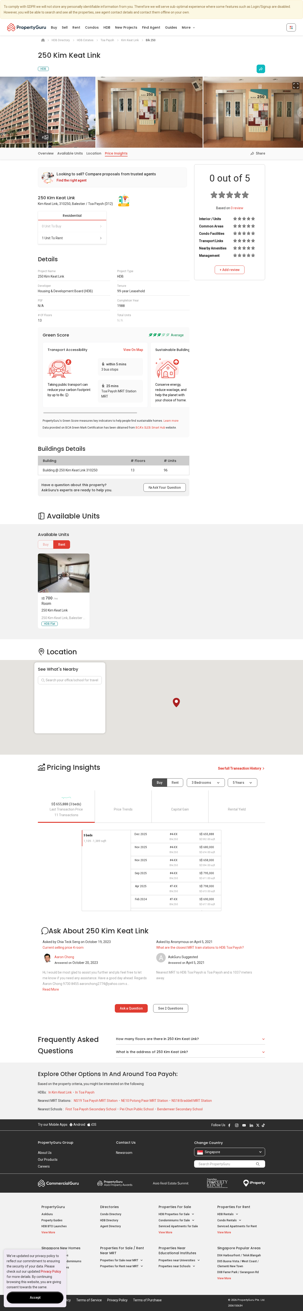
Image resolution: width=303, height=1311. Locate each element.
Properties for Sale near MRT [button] (119, 1260)
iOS (93, 1124)
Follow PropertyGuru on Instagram (237, 1125)
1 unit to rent (52, 238)
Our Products (48, 1159)
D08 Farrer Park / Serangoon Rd (238, 1272)
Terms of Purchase (147, 1300)
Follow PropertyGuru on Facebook (229, 1125)
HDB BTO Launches (54, 1226)
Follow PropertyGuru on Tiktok (263, 1125)
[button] (176, 702)
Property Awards (115, 1183)
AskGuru (47, 1214)
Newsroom (124, 1153)
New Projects (126, 27)
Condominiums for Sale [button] (175, 1220)
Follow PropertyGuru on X (258, 1125)
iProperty (254, 1183)
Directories (109, 1207)
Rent (76, 27)
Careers (44, 1166)
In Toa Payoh (84, 1092)
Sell (65, 27)
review (237, 208)
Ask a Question (131, 1008)
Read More (51, 989)
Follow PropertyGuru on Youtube (244, 1125)
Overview (46, 153)
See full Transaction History (240, 768)
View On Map (133, 350)
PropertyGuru (53, 1207)
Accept (35, 1297)
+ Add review (230, 270)
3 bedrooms (202, 782)
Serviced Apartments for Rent (237, 1226)
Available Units (70, 153)
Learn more (171, 420)
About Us (45, 1153)
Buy (54, 27)
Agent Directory (110, 1226)
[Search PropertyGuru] (258, 1164)
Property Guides (51, 1220)
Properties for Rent (233, 1207)
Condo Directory (110, 1214)
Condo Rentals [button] (227, 1220)
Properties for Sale (175, 1207)
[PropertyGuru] (26, 27)
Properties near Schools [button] (175, 1266)
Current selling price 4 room (63, 947)
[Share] (261, 69)
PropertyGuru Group (55, 1142)
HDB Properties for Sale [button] (174, 1214)
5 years (238, 782)
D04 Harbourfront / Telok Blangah (239, 1255)
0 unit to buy (51, 226)
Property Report (217, 1183)
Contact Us (126, 1142)
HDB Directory (109, 1220)
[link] (112, 177)
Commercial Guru (58, 1183)
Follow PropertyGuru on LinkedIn (251, 1125)
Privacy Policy (51, 1271)
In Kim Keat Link (60, 1092)
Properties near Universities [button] (177, 1260)
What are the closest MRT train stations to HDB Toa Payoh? (200, 947)
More (187, 27)
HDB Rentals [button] (225, 1214)
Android (79, 1124)
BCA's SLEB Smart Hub (150, 427)
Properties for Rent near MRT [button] (119, 1266)
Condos (92, 27)
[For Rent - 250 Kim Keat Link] (63, 573)
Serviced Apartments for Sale (178, 1226)
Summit (171, 1183)
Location (93, 153)
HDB (106, 27)
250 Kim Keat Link (54, 610)
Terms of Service (89, 1300)
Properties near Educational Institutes (177, 1250)
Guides (171, 27)
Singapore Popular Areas (239, 1248)
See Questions (170, 1008)
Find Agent (151, 27)
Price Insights (116, 153)
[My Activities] (291, 27)
